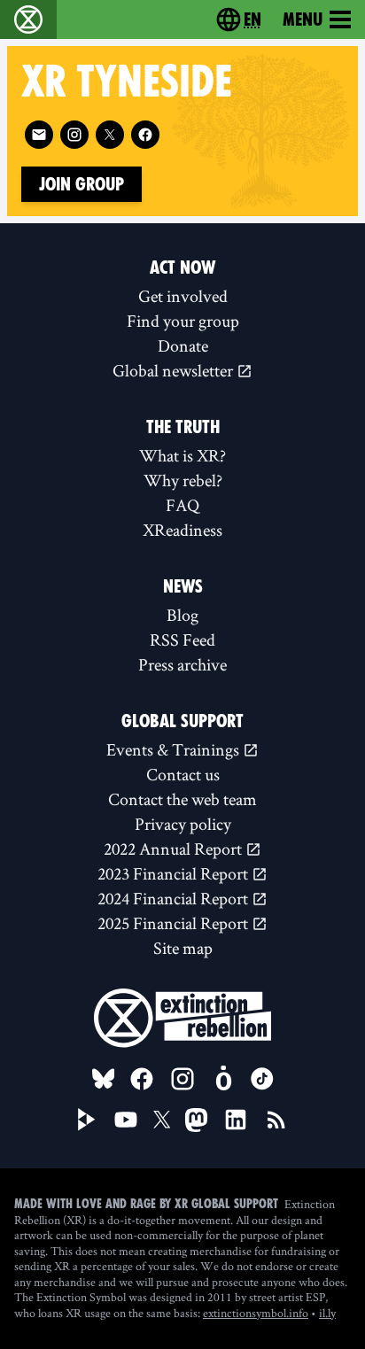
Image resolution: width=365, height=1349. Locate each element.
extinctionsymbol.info (255, 1313)
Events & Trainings (174, 749)
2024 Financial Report (174, 898)
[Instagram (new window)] (74, 134)
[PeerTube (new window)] (86, 1119)
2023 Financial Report (174, 873)
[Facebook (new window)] (145, 134)
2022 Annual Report (174, 848)
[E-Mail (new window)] (39, 134)
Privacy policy (183, 823)
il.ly (327, 1313)
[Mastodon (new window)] (196, 1120)
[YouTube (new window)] (125, 1119)
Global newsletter (175, 370)
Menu (302, 19)
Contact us (183, 774)
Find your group (183, 320)
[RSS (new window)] (276, 1119)
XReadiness (182, 529)
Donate (183, 345)
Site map (183, 947)
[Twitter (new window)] (110, 134)
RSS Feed (182, 639)
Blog (182, 614)
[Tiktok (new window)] (262, 1078)
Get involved (183, 295)
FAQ (182, 504)
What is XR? (182, 455)
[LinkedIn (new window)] (235, 1119)
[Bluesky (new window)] (103, 1078)
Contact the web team (182, 798)
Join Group (81, 184)
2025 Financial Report (174, 922)
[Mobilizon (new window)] (223, 1078)
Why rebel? (183, 480)
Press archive (182, 664)
